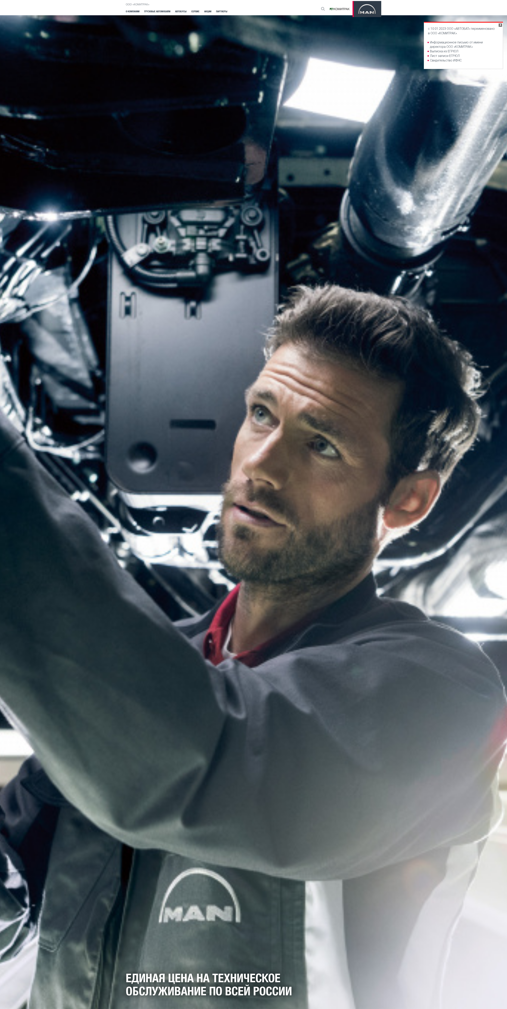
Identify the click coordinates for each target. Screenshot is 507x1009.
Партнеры (221, 11)
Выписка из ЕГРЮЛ (444, 51)
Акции (207, 11)
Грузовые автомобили (157, 11)
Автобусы (181, 11)
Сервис (195, 11)
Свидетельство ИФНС (446, 60)
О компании (132, 11)
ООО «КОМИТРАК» (137, 4)
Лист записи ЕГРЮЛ (445, 56)
